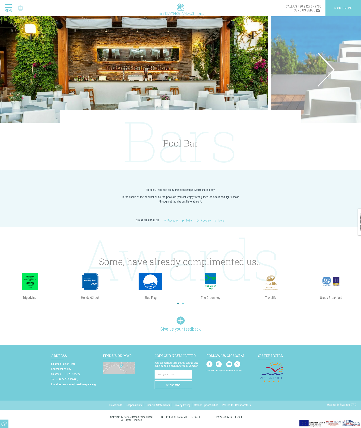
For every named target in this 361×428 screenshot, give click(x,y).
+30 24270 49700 (309, 6)
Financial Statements (158, 405)
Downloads (115, 405)
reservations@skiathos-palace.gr (77, 384)
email (311, 10)
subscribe (173, 385)
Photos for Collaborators (236, 405)
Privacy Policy (182, 405)
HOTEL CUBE (236, 416)
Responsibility (134, 405)
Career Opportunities (206, 405)
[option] (135, 69)
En (20, 8)
